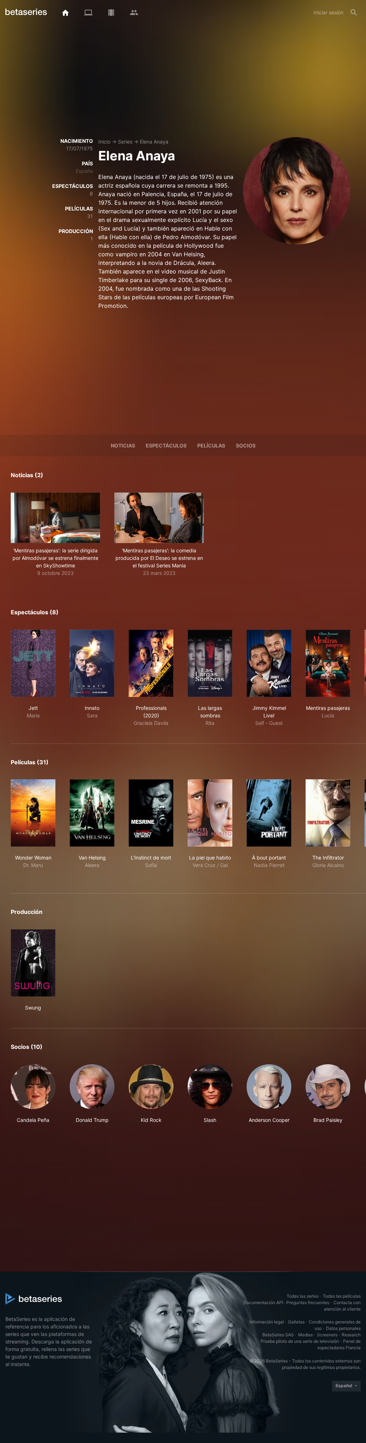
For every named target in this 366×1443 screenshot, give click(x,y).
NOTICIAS (123, 445)
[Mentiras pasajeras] (328, 663)
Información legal (266, 1322)
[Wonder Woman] (33, 813)
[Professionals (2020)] (151, 663)
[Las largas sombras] (210, 663)
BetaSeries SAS (278, 1334)
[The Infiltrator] (328, 813)
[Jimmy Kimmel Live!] (269, 663)
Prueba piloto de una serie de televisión (300, 1341)
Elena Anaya (154, 142)
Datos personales (343, 1328)
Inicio (104, 142)
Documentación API (263, 1302)
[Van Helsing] (92, 813)
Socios (246, 445)
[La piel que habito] (210, 813)
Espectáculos (166, 445)
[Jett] (33, 663)
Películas (211, 445)
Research (351, 1334)
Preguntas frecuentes (307, 1302)
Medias (305, 1334)
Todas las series (302, 1296)
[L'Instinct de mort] (151, 813)
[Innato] (92, 663)
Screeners (327, 1334)
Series (125, 142)
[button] (55, 535)
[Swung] (33, 963)
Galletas (296, 1322)
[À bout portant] (269, 813)
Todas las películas (342, 1296)
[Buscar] (354, 12)
